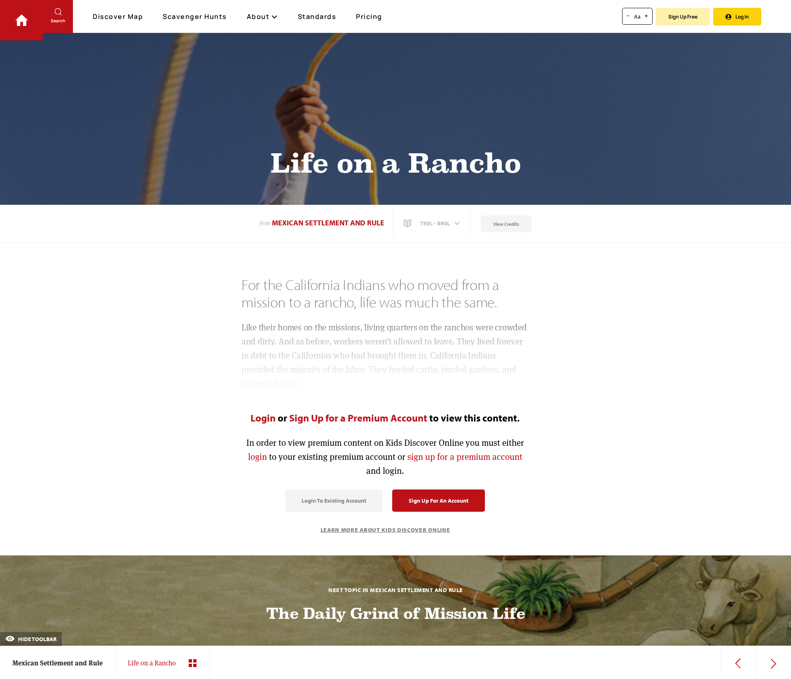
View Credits (506, 224)
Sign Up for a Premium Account (358, 418)
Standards (317, 16)
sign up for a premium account (464, 456)
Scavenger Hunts (195, 16)
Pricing (369, 16)
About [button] (258, 16)
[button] (432, 223)
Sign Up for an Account (438, 500)
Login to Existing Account (334, 500)
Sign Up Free (682, 16)
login (257, 456)
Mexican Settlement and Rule (328, 222)
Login (263, 418)
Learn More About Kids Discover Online (385, 530)
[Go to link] (21, 20)
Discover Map (118, 16)
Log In (742, 16)
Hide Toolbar (36, 639)
